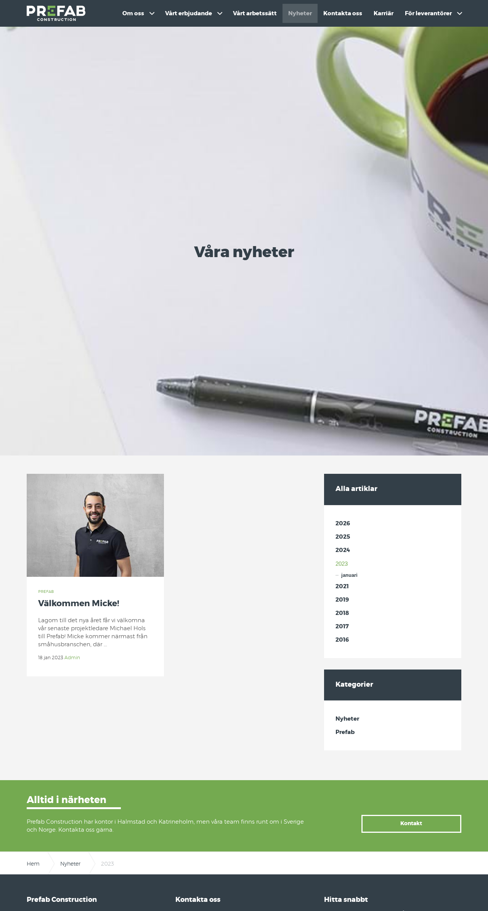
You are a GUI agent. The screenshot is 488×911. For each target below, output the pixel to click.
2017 (342, 626)
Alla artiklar (356, 489)
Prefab (46, 592)
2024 (343, 550)
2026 (343, 523)
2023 (342, 563)
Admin (72, 657)
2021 (342, 586)
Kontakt (411, 823)
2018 (342, 613)
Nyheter (347, 719)
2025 (343, 537)
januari (349, 575)
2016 (342, 640)
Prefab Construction (56, 13)
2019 (342, 600)
